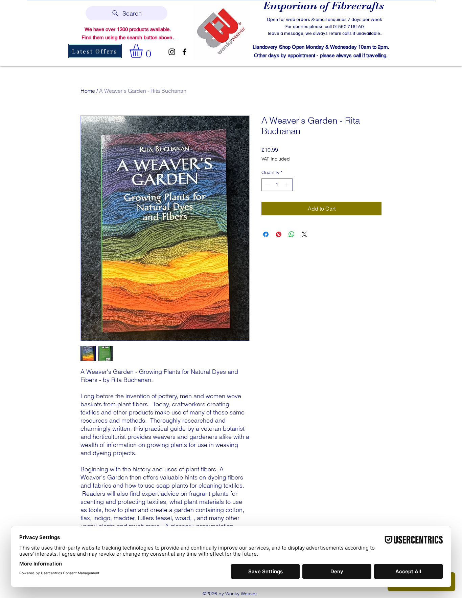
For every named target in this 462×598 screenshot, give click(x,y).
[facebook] (184, 51)
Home (87, 90)
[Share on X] (304, 234)
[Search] (390, 32)
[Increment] (287, 185)
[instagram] (171, 51)
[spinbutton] (277, 185)
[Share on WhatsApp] (291, 234)
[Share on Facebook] (266, 234)
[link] (144, 51)
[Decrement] (266, 185)
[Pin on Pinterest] (279, 234)
